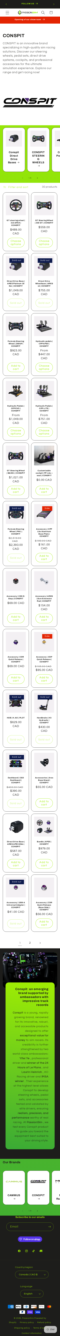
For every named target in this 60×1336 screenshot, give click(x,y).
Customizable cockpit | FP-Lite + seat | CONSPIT (44, 473)
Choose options (16, 243)
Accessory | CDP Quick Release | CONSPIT (44, 659)
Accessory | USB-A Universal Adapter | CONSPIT (16, 904)
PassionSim (28, 1318)
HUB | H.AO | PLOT (16, 718)
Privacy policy (27, 1322)
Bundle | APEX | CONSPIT (44, 843)
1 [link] (20, 943)
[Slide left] (22, 178)
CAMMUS (14, 1195)
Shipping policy (22, 1328)
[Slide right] (37, 178)
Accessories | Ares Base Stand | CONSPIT (44, 780)
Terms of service (41, 1328)
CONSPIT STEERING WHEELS (38, 157)
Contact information (32, 1333)
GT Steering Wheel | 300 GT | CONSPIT (44, 221)
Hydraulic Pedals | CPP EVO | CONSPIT (15, 408)
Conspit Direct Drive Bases (13, 157)
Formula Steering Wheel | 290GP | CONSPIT (16, 343)
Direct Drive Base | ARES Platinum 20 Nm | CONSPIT (16, 283)
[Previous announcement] (6, 4)
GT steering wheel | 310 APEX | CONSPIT (16, 222)
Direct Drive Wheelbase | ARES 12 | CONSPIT (44, 283)
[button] (7, 13)
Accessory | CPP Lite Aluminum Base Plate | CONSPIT (44, 532)
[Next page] (40, 943)
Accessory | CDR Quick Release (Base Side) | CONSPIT (44, 906)
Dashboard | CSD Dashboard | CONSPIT (16, 780)
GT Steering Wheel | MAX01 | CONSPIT (16, 472)
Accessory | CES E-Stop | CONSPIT (16, 597)
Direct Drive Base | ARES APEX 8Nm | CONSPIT (16, 844)
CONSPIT (38, 1195)
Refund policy (44, 1322)
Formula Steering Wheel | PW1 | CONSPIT (16, 531)
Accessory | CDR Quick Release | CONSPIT (16, 659)
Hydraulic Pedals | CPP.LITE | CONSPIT (44, 408)
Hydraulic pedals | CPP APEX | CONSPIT (44, 343)
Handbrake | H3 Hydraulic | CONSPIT (44, 720)
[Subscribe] (49, 1226)
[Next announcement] (53, 4)
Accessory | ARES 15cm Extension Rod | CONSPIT (44, 598)
